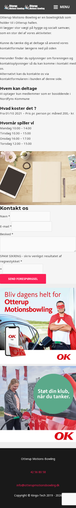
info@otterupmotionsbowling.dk (38, 485)
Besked (6, 234)
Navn (5, 216)
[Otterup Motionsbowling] (14, 7)
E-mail (6, 226)
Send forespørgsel (23, 279)
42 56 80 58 (38, 472)
